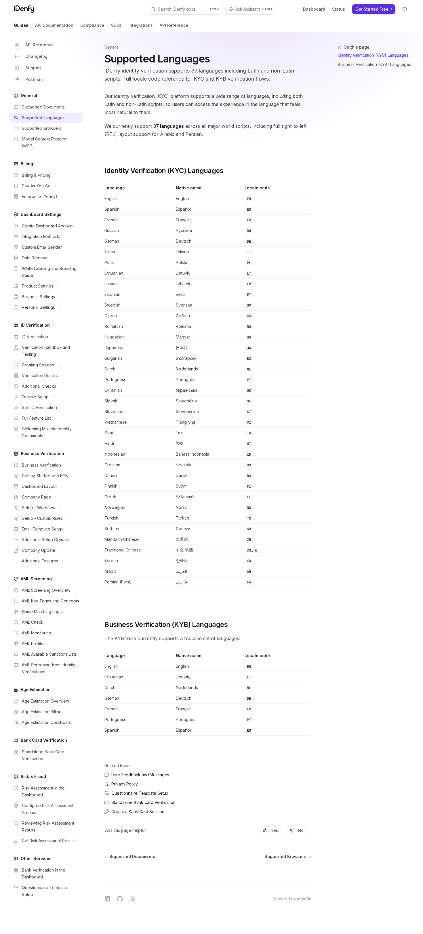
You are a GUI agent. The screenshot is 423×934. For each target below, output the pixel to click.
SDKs (116, 25)
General (111, 47)
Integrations (140, 25)
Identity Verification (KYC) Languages (373, 55)
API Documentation (54, 25)
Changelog (36, 56)
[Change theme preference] (404, 9)
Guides (21, 25)
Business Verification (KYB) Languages (374, 64)
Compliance (92, 25)
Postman (34, 79)
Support (33, 67)
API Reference (174, 25)
